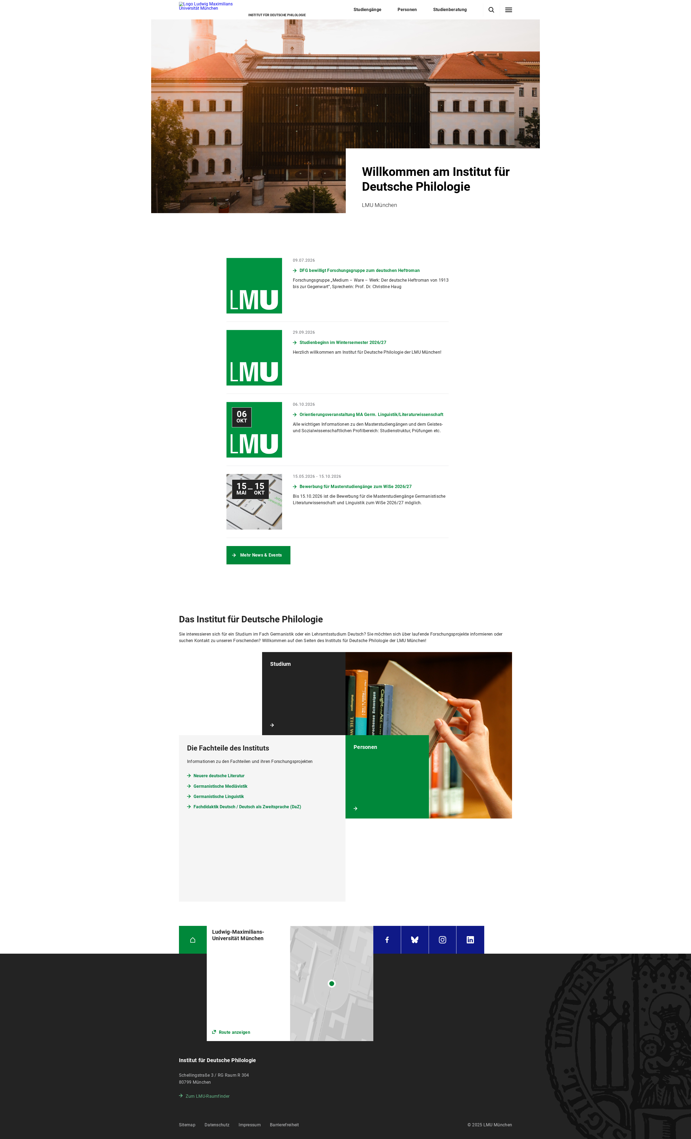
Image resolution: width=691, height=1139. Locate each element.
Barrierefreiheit (284, 1124)
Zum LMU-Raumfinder (207, 1096)
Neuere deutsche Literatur (219, 775)
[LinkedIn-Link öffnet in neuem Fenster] (470, 940)
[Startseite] (193, 940)
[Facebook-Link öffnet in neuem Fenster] (387, 940)
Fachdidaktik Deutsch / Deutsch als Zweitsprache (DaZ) (247, 806)
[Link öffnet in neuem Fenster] (290, 983)
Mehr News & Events (261, 555)
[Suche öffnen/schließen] (491, 10)
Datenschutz (217, 1124)
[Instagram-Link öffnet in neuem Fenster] (442, 940)
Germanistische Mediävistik (221, 786)
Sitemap (187, 1124)
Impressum (250, 1124)
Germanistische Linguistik (219, 796)
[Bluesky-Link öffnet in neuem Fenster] (415, 940)
